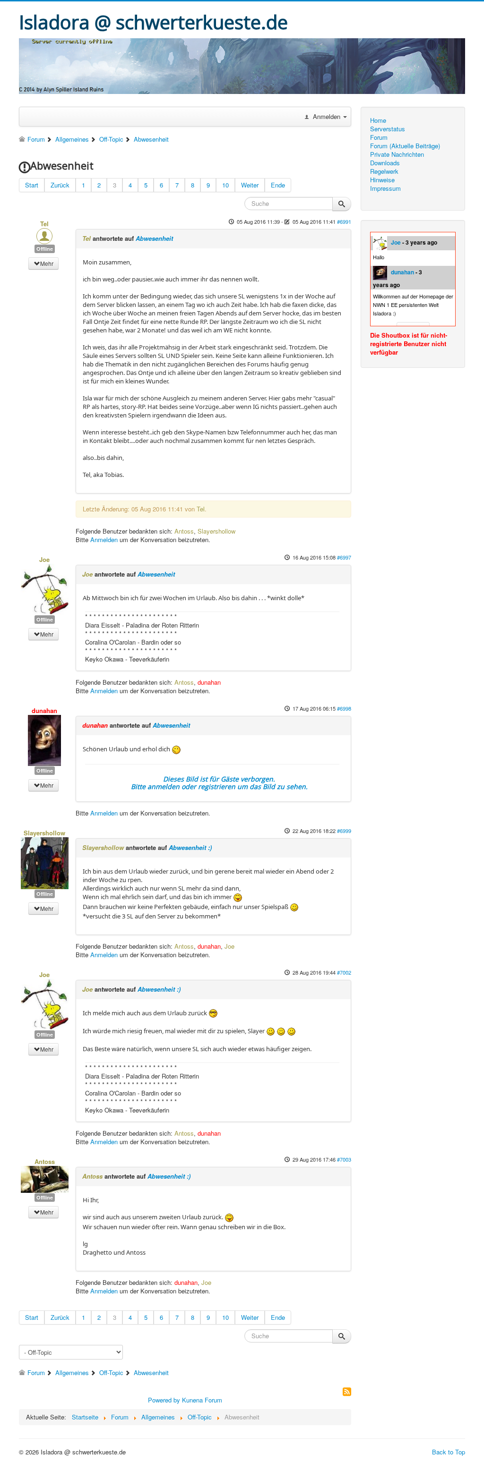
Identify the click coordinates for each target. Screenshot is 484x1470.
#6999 (344, 830)
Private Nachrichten (397, 154)
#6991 (344, 221)
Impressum (385, 188)
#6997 (344, 557)
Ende (278, 184)
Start (31, 184)
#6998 (344, 708)
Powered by (164, 1399)
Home (378, 120)
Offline (44, 248)
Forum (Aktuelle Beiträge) (405, 146)
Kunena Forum (202, 1399)
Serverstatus (387, 129)
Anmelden (104, 539)
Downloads (385, 163)
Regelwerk (384, 171)
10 (225, 184)
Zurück (60, 184)
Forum (379, 137)
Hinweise (382, 180)
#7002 (344, 972)
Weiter (250, 184)
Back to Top (448, 1451)
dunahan (402, 272)
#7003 (344, 1159)
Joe (396, 242)
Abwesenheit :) (190, 847)
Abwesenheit (154, 238)
